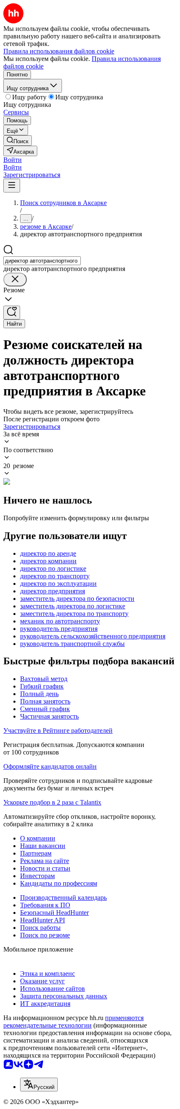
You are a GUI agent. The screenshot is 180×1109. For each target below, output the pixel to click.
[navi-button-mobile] (11, 185)
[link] (17, 140)
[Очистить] (15, 279)
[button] (12, 159)
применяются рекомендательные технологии (73, 1021)
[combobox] (42, 260)
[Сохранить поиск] (11, 312)
